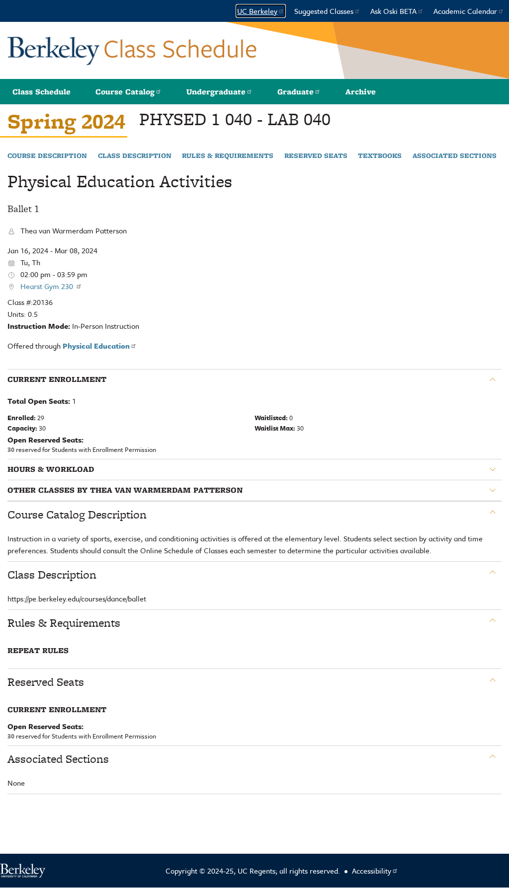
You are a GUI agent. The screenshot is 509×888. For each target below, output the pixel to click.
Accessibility (371, 870)
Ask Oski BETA (393, 10)
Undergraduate (216, 91)
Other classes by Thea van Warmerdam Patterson (125, 490)
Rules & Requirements (227, 155)
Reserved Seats (315, 155)
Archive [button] (360, 91)
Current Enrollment (56, 379)
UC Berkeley (257, 10)
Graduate (295, 91)
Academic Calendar (465, 10)
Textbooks (380, 155)
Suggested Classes (323, 10)
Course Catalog (125, 91)
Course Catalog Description (77, 514)
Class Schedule (41, 91)
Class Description (134, 155)
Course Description (47, 155)
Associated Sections (455, 155)
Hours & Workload (50, 469)
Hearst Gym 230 (47, 286)
